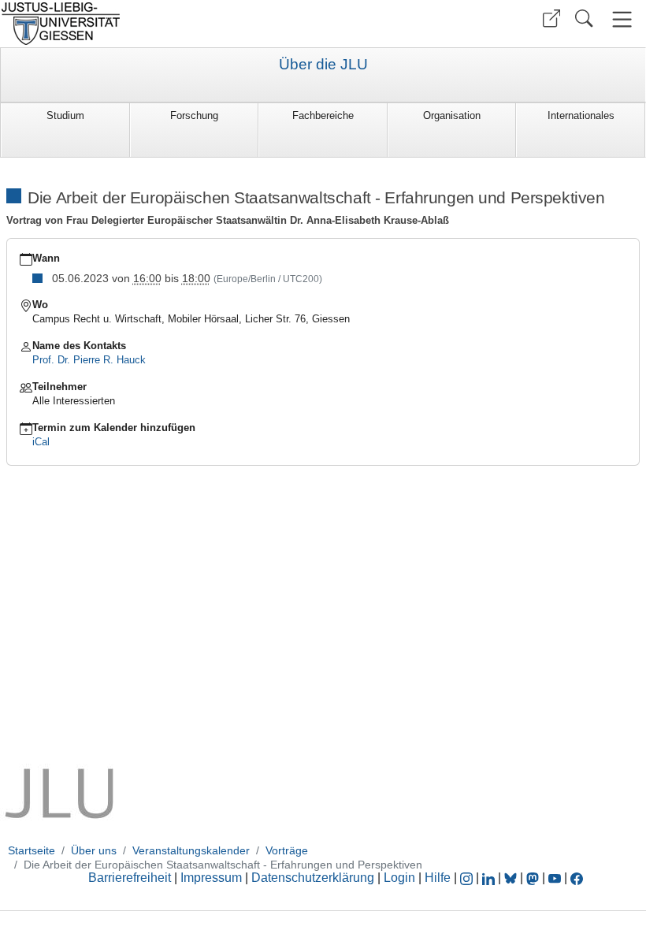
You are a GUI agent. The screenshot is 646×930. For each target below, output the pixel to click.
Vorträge (286, 850)
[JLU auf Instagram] (468, 877)
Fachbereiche (323, 115)
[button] (551, 18)
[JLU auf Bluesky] (512, 877)
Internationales (581, 115)
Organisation (452, 115)
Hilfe (438, 877)
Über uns (94, 850)
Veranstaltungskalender (191, 850)
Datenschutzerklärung (312, 877)
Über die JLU (323, 65)
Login (401, 877)
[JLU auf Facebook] (576, 877)
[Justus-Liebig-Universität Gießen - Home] (159, 23)
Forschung (194, 115)
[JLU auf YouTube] (554, 877)
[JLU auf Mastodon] (534, 877)
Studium (65, 115)
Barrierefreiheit (129, 877)
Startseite (31, 850)
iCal (41, 442)
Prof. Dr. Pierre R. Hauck (89, 360)
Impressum (211, 877)
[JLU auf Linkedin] (490, 877)
